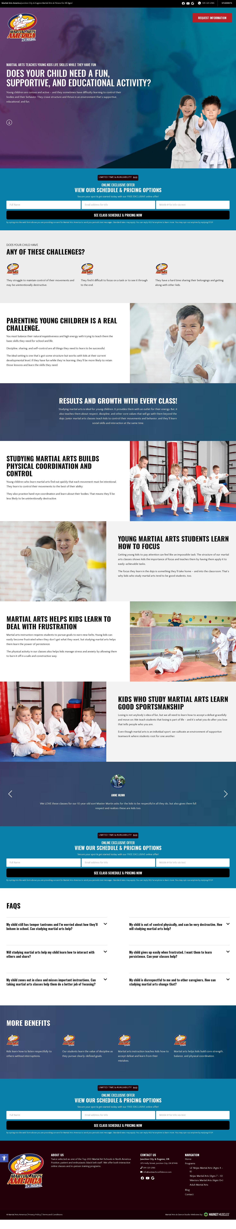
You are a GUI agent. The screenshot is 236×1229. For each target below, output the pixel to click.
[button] (4, 1158)
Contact (189, 1194)
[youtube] (188, 3)
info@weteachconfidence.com (157, 1172)
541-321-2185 (208, 3)
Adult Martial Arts (199, 1184)
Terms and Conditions (52, 1214)
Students (227, 3)
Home (188, 1159)
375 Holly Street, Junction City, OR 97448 (159, 1163)
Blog (187, 1190)
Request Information (212, 18)
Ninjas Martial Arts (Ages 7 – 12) (206, 1176)
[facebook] (183, 3)
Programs (190, 1163)
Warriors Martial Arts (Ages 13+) (206, 1180)
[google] (192, 3)
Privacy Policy (34, 1214)
